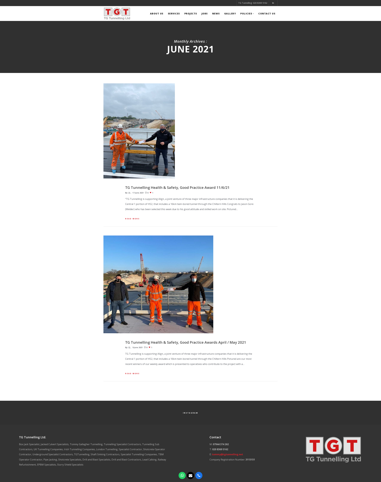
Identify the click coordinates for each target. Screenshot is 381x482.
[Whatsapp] (182, 475)
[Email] (190, 475)
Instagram (190, 413)
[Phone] (198, 475)
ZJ (129, 192)
